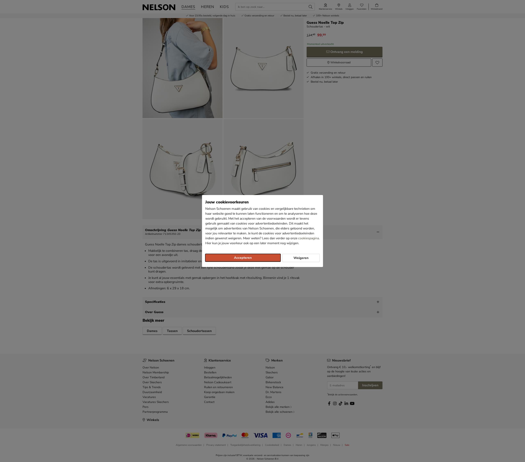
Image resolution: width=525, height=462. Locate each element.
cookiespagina (308, 238)
